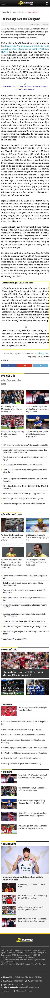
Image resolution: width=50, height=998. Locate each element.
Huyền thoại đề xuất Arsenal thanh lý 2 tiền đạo (21, 729)
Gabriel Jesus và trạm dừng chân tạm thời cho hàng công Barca (25, 471)
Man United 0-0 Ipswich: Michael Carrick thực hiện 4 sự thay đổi (37, 409)
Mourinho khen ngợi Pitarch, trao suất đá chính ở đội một (23, 878)
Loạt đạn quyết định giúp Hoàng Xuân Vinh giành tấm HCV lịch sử (24, 615)
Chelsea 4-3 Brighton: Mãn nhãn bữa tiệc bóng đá (24, 504)
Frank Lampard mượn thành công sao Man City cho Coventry (25, 480)
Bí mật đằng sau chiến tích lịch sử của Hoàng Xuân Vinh (25, 577)
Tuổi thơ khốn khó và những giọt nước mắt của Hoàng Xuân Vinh (23, 584)
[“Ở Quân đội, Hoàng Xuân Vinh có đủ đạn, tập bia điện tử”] (12, 525)
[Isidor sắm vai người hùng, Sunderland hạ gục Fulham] (12, 422)
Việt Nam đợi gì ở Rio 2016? (14, 639)
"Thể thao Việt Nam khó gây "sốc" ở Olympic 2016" (24, 621)
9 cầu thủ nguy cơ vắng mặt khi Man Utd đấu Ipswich (24, 748)
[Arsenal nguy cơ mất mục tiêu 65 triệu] (9, 887)
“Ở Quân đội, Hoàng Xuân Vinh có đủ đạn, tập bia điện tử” (12, 537)
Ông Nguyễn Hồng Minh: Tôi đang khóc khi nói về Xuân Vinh (24, 591)
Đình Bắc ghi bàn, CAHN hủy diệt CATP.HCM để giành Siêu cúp (25, 487)
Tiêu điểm (6, 772)
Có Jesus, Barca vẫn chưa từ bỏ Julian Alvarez (22, 465)
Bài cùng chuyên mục (11, 382)
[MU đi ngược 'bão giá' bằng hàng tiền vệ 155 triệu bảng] (9, 899)
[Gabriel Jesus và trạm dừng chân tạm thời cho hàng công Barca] (9, 817)
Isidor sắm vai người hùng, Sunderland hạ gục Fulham (12, 434)
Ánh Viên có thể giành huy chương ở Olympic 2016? (25, 626)
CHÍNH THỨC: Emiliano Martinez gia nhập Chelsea (23, 734)
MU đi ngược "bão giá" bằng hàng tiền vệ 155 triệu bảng (32, 897)
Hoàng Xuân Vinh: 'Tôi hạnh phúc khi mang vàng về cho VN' (25, 606)
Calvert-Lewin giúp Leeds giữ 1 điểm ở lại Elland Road (31, 908)
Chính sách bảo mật (24, 991)
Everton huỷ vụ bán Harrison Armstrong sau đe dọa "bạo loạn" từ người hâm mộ (25, 451)
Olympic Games (18, 12)
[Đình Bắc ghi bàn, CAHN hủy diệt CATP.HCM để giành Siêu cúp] (9, 829)
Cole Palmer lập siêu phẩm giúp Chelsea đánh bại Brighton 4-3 (37, 434)
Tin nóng (6, 704)
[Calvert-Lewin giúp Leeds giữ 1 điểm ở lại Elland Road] (9, 910)
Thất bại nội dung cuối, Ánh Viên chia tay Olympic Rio (37, 537)
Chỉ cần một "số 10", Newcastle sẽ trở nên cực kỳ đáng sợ (12, 409)
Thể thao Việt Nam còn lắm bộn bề (20, 19)
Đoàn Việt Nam (32, 12)
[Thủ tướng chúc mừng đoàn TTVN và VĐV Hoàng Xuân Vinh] (37, 550)
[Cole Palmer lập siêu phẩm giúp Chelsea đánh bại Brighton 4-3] (37, 422)
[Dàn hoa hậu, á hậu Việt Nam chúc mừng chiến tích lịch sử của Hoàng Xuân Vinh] (12, 550)
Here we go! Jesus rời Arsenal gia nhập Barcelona (24, 493)
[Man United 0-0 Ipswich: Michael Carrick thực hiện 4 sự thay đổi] (37, 397)
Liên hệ (6, 991)
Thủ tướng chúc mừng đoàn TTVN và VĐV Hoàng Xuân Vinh (37, 562)
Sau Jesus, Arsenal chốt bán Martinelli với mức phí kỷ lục (25, 458)
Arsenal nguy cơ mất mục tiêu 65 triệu (32, 885)
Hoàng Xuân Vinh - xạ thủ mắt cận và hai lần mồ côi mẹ (25, 598)
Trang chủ (5, 12)
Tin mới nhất (8, 844)
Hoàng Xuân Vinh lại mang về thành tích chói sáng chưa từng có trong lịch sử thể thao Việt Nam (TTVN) (25, 49)
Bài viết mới (8, 375)
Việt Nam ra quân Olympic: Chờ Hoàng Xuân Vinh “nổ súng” (26, 632)
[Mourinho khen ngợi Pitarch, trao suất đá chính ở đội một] (25, 860)
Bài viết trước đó (11, 514)
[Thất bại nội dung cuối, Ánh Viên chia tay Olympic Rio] (37, 525)
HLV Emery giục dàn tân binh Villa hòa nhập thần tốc (25, 445)
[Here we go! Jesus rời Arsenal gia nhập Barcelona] (9, 711)
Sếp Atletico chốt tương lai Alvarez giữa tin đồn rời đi (24, 753)
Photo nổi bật (9, 649)
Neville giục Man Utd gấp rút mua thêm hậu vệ (23, 498)
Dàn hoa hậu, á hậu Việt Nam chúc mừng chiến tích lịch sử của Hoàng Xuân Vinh (11, 563)
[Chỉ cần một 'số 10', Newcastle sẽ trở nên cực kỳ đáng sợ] (12, 397)
